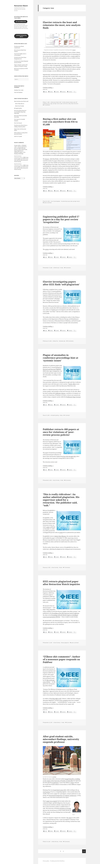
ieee (74, 102)
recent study (74, 56)
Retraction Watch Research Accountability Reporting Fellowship (20, 112)
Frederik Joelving (55, 415)
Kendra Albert (72, 384)
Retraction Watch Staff (56, 102)
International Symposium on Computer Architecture (62, 795)
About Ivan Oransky (19, 106)
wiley (69, 103)
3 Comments (67, 841)
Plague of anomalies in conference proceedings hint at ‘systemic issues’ (60, 357)
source (74, 50)
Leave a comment (48, 202)
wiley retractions (74, 103)
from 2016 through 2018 (69, 456)
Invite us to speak (18, 136)
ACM (64, 102)
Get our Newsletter (21, 21)
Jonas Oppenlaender (66, 65)
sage (51, 103)
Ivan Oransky (56, 480)
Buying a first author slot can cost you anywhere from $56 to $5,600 (60, 121)
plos (49, 103)
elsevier (67, 102)
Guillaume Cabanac (60, 393)
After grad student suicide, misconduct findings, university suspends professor (61, 739)
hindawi (71, 102)
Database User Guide (18, 90)
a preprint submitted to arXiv (50, 172)
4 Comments (68, 267)
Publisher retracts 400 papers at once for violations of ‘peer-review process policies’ (61, 432)
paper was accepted (52, 801)
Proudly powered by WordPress (57, 861)
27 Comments (47, 105)
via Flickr (54, 777)
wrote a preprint (63, 700)
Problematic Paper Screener (73, 397)
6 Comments (68, 480)
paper (48, 527)
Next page (84, 851)
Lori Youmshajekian (56, 201)
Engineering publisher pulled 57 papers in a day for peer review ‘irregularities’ (61, 219)
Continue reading (48, 87)
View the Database (18, 92)
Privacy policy (46, 861)
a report (72, 782)
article (61, 532)
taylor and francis (64, 103)
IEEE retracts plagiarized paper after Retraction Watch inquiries (61, 583)
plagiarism (66, 642)
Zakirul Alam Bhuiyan (60, 536)
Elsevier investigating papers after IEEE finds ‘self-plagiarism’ (61, 283)
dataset (47, 159)
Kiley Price (56, 341)
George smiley (17, 145)
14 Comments (70, 341)
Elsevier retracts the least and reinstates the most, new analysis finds (61, 25)
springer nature (56, 103)
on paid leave (55, 782)
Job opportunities (18, 108)
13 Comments (67, 567)
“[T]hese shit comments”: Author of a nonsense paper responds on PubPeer (61, 659)
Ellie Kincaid (56, 267)
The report (69, 817)
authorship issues (66, 201)
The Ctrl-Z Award (18, 123)
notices (47, 249)
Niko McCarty (55, 841)
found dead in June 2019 (59, 790)
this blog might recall (55, 698)
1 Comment (67, 415)
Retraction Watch (21, 6)
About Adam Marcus (19, 103)
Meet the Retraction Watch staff (21, 101)
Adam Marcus (58, 722)
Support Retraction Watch (21, 36)
